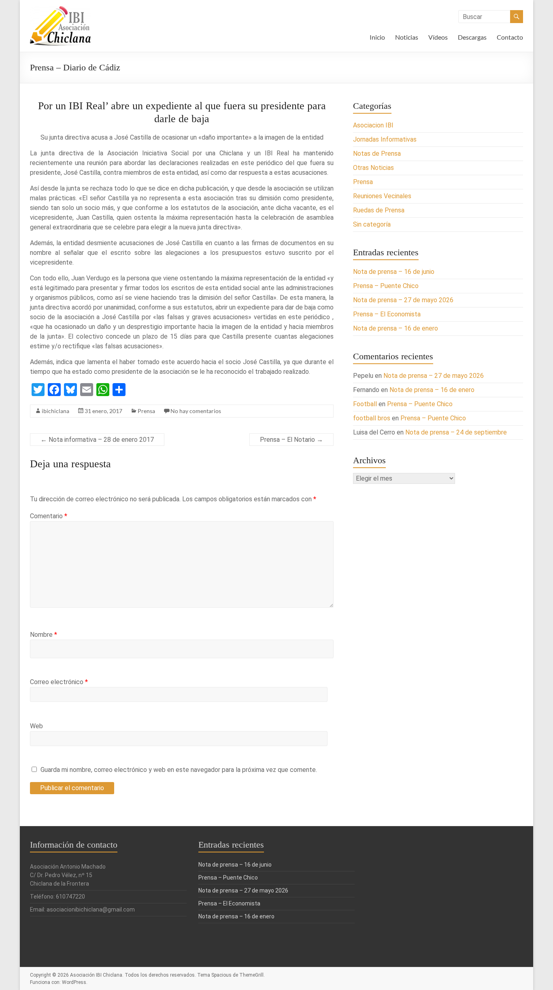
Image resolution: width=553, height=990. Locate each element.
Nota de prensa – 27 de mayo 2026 (403, 300)
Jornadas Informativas (385, 139)
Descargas (472, 37)
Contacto (510, 37)
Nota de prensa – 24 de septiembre (456, 432)
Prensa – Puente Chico (386, 286)
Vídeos (438, 37)
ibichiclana (55, 410)
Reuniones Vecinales (382, 196)
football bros (371, 418)
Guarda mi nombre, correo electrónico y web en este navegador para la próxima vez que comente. (178, 770)
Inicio (377, 37)
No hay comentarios (195, 410)
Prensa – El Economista (387, 314)
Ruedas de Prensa (378, 210)
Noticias (406, 37)
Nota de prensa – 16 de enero (395, 328)
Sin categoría (372, 224)
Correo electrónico (59, 682)
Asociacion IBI (373, 125)
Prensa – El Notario (291, 439)
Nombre (43, 634)
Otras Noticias (373, 168)
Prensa (146, 410)
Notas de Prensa (377, 153)
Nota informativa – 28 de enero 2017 (97, 439)
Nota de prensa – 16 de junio (393, 272)
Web (36, 726)
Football (365, 404)
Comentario (48, 516)
